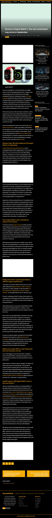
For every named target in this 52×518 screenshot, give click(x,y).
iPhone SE (21, 139)
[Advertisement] (18, 54)
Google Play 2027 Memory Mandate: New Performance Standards (42, 76)
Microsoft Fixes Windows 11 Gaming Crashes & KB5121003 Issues (41, 119)
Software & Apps (38, 115)
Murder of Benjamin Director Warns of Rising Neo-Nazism (42, 109)
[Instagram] (36, 500)
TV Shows (37, 126)
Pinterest (38, 501)
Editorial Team (11, 35)
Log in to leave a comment (8, 483)
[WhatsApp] (12, 463)
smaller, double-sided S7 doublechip (13, 375)
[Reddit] (36, 503)
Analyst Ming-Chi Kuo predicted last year (14, 148)
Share (38, 506)
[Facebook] (4, 463)
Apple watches (17, 225)
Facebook (39, 498)
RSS (37, 504)
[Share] (36, 506)
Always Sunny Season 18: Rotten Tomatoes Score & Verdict (41, 129)
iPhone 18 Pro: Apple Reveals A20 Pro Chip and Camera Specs (42, 93)
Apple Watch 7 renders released (22, 286)
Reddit (38, 503)
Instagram (39, 500)
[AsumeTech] (6, 1)
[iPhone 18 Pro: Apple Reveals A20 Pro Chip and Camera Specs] (42, 86)
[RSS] (36, 505)
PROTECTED (8, 508)
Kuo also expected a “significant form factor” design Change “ (17, 290)
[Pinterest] (9, 463)
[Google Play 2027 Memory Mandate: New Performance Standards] (42, 69)
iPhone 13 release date (24, 133)
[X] (6, 463)
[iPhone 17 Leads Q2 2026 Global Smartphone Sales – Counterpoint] (42, 51)
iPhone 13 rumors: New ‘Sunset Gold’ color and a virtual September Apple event (39, 474)
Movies (36, 106)
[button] (15, 1)
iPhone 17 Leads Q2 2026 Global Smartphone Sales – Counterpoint (42, 59)
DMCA (4, 508)
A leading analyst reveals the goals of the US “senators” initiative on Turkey (12, 474)
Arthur (39, 63)
